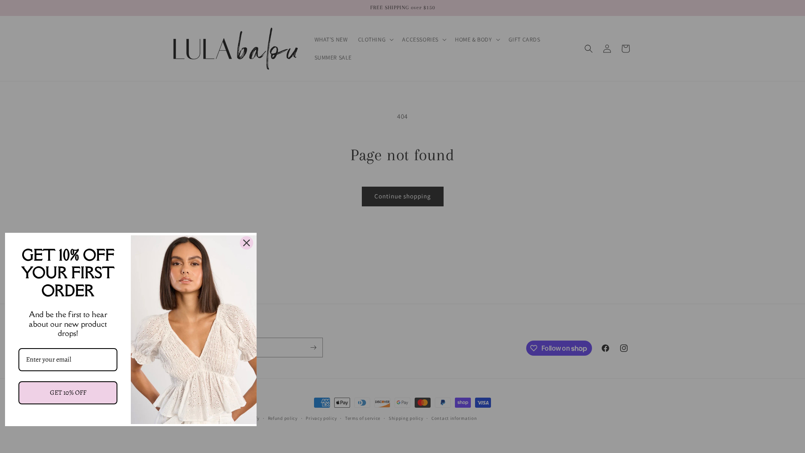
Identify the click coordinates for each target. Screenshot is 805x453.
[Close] (246, 243)
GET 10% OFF (68, 392)
